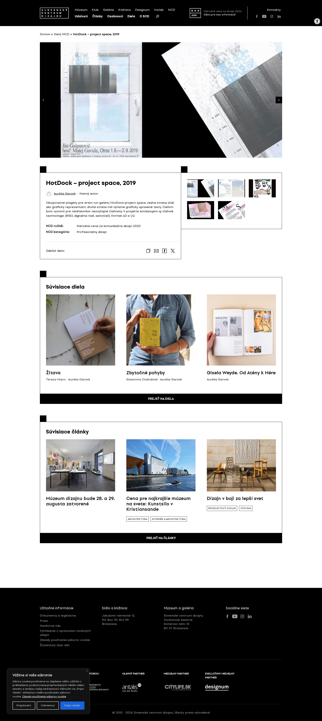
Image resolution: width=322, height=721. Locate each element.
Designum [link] (142, 10)
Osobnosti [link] (115, 16)
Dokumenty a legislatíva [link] (58, 615)
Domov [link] (45, 34)
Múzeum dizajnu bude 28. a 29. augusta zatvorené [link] (80, 501)
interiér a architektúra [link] (169, 519)
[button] (279, 100)
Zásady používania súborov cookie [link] (44, 696)
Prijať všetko (72, 705)
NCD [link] (171, 10)
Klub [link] (95, 10)
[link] (317, 21)
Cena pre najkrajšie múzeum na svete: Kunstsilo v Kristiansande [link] (158, 504)
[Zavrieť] (87, 671)
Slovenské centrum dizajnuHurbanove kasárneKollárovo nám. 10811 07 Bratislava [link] (183, 622)
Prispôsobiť (24, 705)
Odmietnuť (48, 705)
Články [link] (97, 16)
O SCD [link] (144, 16)
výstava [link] (245, 508)
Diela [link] (131, 16)
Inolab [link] (159, 10)
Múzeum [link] (81, 10)
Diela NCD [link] (61, 34)
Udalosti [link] (81, 16)
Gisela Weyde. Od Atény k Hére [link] (241, 372)
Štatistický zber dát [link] (55, 645)
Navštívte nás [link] (50, 626)
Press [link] (44, 620)
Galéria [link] (108, 10)
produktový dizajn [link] (222, 508)
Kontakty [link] (274, 10)
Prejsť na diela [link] (161, 399)
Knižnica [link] (124, 10)
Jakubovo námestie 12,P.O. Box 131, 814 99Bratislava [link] (118, 620)
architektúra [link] (137, 519)
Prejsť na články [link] (161, 538)
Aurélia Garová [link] (64, 193)
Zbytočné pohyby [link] (145, 372)
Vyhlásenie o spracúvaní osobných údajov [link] (65, 633)
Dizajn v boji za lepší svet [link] (235, 498)
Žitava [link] (53, 372)
